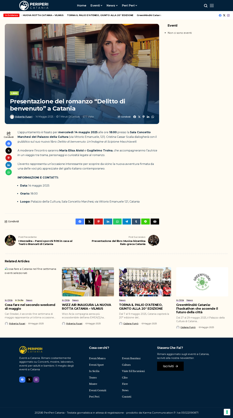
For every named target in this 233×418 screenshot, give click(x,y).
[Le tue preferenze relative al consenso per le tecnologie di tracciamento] (227, 412)
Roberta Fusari (23, 116)
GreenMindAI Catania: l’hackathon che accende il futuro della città (197, 308)
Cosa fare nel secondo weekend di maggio (30, 307)
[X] (224, 15)
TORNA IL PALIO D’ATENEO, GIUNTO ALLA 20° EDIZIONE (93, 15)
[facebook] (220, 15)
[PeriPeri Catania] (33, 5)
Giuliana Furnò (131, 323)
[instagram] (228, 15)
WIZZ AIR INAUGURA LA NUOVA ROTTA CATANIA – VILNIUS (86, 307)
